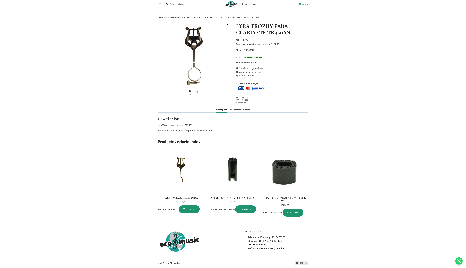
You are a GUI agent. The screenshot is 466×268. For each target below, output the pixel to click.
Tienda (253, 4)
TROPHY (246, 102)
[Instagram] (302, 263)
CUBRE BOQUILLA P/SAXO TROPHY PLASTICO (233, 197)
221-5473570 (278, 237)
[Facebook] (297, 263)
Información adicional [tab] (240, 110)
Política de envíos (257, 244)
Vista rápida (189, 209)
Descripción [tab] (221, 110)
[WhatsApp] (306, 263)
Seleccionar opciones (220, 209)
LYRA (246, 100)
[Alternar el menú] (160, 4)
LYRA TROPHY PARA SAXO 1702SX (181, 197)
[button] (227, 24)
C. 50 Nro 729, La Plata (270, 241)
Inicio (244, 4)
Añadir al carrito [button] (167, 209)
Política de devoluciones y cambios (266, 248)
